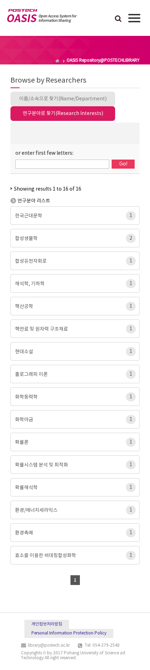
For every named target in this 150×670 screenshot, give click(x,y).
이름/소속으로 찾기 (63, 99)
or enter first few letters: (44, 153)
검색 (118, 19)
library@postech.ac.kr (49, 645)
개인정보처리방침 (46, 624)
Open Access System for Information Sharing (42, 17)
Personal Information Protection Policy (68, 633)
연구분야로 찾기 (63, 113)
